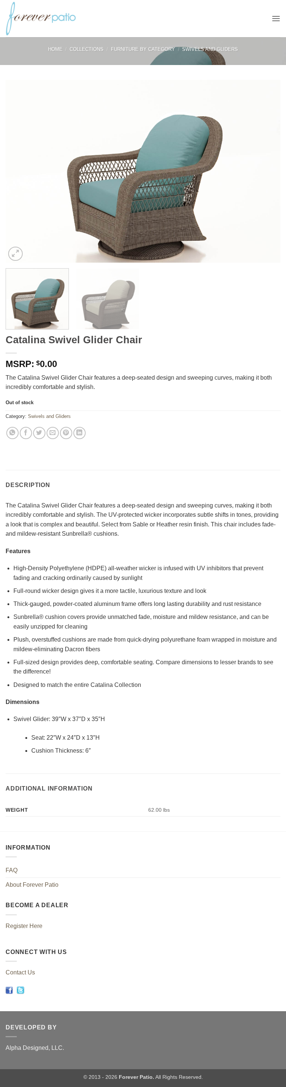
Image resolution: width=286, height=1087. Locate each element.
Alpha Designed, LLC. (35, 1048)
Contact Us (20, 972)
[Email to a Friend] (53, 433)
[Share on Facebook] (26, 433)
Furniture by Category (143, 49)
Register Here (24, 926)
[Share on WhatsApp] (12, 433)
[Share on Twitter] (39, 433)
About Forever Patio (32, 885)
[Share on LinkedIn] (79, 433)
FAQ (12, 870)
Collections (87, 49)
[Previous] (20, 171)
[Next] (265, 171)
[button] (275, 18)
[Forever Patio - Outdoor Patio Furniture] (49, 18)
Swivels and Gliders (210, 49)
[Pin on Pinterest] (66, 433)
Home (55, 49)
